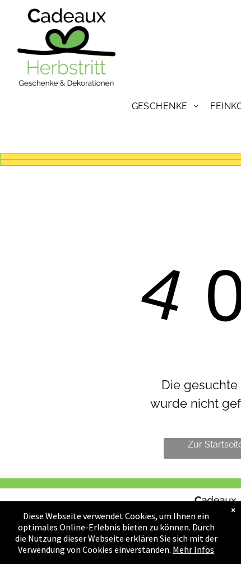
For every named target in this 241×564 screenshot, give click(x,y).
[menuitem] (165, 106)
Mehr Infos (193, 549)
